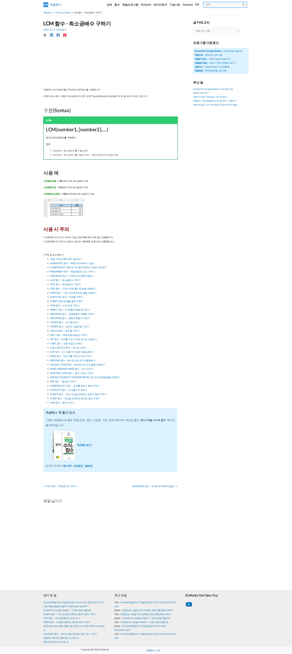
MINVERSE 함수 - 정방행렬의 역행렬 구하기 (72, 314)
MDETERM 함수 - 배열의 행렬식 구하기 (70, 318)
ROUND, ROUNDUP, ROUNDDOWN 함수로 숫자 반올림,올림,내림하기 (85, 377)
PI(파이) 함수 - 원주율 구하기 (64, 330)
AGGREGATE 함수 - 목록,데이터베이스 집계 (72, 263)
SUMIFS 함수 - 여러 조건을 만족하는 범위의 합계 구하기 (78, 394)
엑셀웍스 (56, 4)
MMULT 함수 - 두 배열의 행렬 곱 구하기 (70, 309)
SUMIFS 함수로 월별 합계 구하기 (66, 301)
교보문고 (79, 465)
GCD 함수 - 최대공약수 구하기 (65, 284)
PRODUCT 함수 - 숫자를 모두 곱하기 (68, 390)
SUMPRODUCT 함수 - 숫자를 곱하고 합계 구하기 (75, 385)
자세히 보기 (84, 445)
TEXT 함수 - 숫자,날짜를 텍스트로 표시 (61, 618)
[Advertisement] (110, 63)
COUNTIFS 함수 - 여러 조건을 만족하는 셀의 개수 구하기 (70, 634)
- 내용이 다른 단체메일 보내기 (215, 62)
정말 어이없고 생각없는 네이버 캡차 (210, 96)
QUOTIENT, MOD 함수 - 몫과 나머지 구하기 (72, 373)
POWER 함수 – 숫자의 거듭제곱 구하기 (69, 326)
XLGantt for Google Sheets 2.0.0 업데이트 (213, 89)
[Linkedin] (51, 35)
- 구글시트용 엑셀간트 (219, 51)
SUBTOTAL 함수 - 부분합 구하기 (66, 297)
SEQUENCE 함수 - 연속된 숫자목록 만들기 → (154, 486)
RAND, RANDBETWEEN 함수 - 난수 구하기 (71, 368)
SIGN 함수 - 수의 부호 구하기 (64, 305)
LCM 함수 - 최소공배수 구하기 (65, 280)
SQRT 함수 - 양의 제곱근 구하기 (66, 343)
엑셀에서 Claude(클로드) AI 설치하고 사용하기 (215, 100)
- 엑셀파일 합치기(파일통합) (212, 66)
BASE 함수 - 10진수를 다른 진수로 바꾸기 (71, 356)
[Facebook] (58, 35)
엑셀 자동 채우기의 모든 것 (56, 641)
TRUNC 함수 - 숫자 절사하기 (64, 322)
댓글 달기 (62, 29)
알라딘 (89, 465)
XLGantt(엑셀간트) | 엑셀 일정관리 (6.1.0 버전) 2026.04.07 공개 (73, 602)
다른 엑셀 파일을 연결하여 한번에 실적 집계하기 (65, 606)
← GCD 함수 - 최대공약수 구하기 (60, 486)
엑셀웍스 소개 (153, 650)
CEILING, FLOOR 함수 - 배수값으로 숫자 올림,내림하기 (77, 364)
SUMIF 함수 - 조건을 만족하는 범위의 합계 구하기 (75, 398)
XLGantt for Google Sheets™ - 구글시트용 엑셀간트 (67, 610)
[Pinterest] (64, 35)
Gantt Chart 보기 (201, 93)
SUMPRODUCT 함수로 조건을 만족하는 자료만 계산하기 (78, 267)
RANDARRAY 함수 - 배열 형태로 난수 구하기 (72, 271)
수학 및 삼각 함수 (63, 12)
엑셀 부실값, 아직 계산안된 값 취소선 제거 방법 (215, 104)
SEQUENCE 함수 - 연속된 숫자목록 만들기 (71, 275)
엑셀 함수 (47, 12)
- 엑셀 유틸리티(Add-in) (212, 59)
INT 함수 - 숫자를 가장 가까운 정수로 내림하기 (73, 339)
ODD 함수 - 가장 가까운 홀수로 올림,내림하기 (73, 288)
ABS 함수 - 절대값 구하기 (63, 381)
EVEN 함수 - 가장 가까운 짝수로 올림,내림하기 (73, 292)
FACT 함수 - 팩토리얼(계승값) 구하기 (68, 335)
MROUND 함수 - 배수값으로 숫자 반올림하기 (72, 360)
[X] (44, 35)
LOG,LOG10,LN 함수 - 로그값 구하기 (68, 347)
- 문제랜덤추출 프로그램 (210, 70)
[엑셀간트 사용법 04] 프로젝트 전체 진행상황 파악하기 (148, 610)
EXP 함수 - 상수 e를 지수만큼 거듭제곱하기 (72, 351)
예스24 (68, 465)
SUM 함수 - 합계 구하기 (62, 402)
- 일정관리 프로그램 (208, 55)
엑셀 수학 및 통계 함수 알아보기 (66, 259)
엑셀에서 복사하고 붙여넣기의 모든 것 (61, 638)
